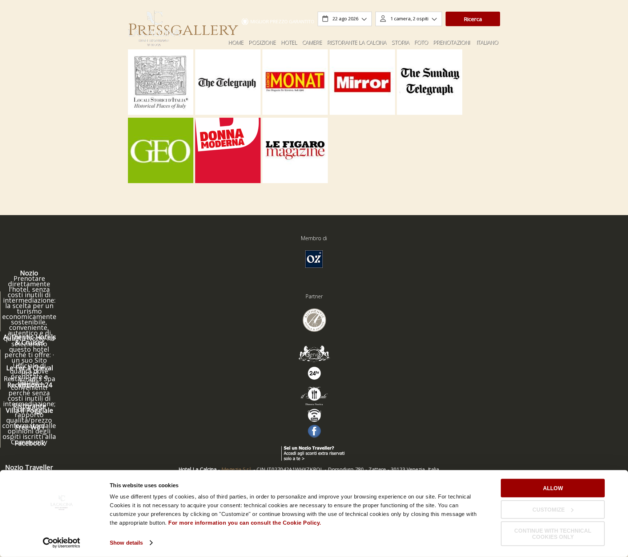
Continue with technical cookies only (552, 534)
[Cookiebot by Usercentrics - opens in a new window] (61, 542)
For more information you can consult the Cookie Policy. (245, 523)
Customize (548, 509)
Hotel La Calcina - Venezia (154, 29)
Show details (126, 543)
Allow (553, 488)
